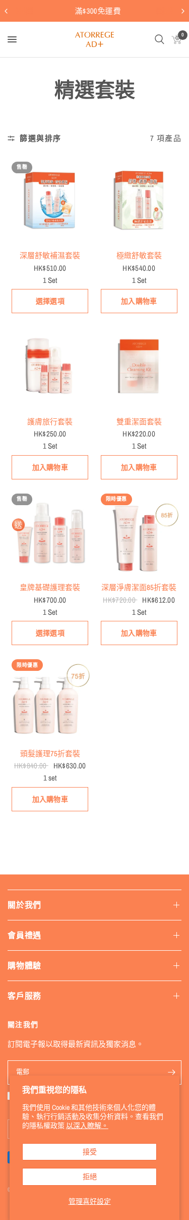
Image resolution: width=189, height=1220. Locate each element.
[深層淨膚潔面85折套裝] (139, 532)
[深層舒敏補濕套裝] (50, 200)
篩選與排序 (40, 138)
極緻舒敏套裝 (139, 255)
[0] (174, 39)
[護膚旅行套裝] (50, 366)
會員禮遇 (24, 935)
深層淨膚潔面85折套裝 (138, 587)
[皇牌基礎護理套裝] (50, 532)
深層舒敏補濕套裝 (50, 255)
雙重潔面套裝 (139, 421)
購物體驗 (24, 965)
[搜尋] (159, 39)
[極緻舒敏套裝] (139, 200)
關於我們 (24, 904)
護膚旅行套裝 (50, 421)
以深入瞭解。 (87, 1125)
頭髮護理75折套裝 (50, 753)
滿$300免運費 (94, 11)
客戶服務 (24, 995)
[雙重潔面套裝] (139, 366)
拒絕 (90, 1176)
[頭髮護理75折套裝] (50, 698)
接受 (90, 1151)
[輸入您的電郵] (171, 1072)
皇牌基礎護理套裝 (50, 587)
